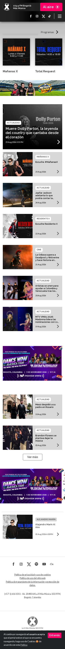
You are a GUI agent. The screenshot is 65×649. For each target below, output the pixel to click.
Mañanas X (10, 71)
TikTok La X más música (49, 16)
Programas (47, 32)
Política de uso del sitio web (32, 578)
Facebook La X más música (31, 16)
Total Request (45, 71)
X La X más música (43, 16)
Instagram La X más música (37, 16)
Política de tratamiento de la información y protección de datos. (32, 584)
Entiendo (54, 635)
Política (23, 645)
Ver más (32, 457)
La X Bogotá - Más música (7, 7)
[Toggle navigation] (59, 16)
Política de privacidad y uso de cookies (32, 574)
